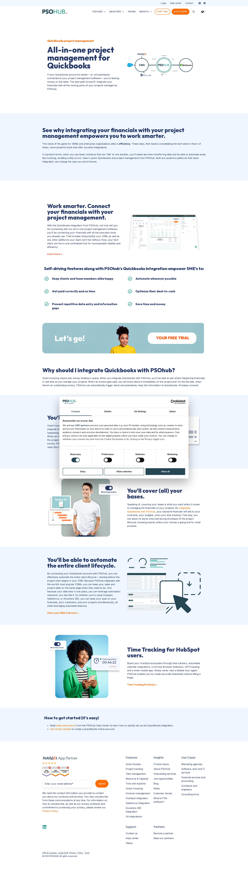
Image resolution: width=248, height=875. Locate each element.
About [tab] (172, 411)
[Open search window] (193, 11)
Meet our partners (164, 838)
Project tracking (134, 768)
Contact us (131, 833)
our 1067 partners (80, 425)
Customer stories (163, 793)
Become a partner (163, 833)
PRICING (132, 11)
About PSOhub (162, 768)
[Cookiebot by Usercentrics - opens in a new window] (172, 402)
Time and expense (136, 783)
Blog (156, 783)
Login (163, 3)
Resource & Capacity (137, 778)
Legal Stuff (63, 853)
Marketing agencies (191, 764)
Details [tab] (107, 411)
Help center (175, 3)
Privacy (72, 853)
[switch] (108, 460)
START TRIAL (162, 11)
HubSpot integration (137, 798)
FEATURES (98, 11)
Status (129, 843)
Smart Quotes (133, 764)
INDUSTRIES (115, 11)
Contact (189, 3)
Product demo (161, 764)
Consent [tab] (75, 411)
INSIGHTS (144, 11)
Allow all (165, 471)
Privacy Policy (50, 811)
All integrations (134, 816)
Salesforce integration (138, 803)
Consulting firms (190, 794)
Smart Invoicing (134, 788)
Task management (136, 773)
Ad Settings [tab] (140, 411)
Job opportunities (163, 778)
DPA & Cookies (49, 853)
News (157, 788)
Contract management (138, 793)
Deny (82, 471)
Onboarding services (165, 773)
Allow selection (124, 471)
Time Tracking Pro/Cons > (142, 684)
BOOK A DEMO (180, 11)
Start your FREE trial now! (62, 612)
